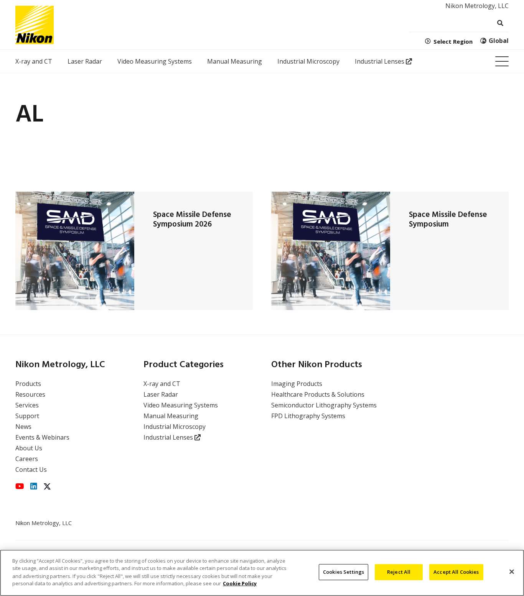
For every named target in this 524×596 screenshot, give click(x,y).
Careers (26, 459)
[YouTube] (19, 486)
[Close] (511, 571)
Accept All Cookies (456, 571)
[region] (262, 573)
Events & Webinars (42, 437)
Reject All (398, 571)
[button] (502, 61)
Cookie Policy (240, 583)
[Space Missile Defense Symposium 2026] (74, 251)
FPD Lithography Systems (308, 416)
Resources (30, 394)
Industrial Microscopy (174, 426)
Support (27, 416)
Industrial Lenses (168, 437)
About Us (28, 448)
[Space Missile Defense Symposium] (330, 251)
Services (27, 405)
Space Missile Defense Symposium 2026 (192, 220)
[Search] (500, 23)
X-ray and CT (161, 383)
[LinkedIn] (33, 486)
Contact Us (31, 469)
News (23, 426)
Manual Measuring (170, 416)
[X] (47, 487)
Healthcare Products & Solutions (317, 394)
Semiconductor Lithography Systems (324, 405)
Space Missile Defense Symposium (448, 220)
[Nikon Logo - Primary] (34, 25)
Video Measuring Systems (180, 405)
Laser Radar (160, 394)
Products (28, 383)
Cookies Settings (343, 571)
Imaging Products (296, 383)
